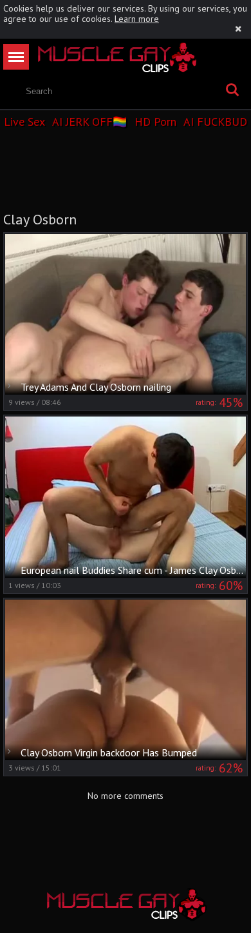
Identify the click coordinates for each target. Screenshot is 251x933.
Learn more (137, 19)
